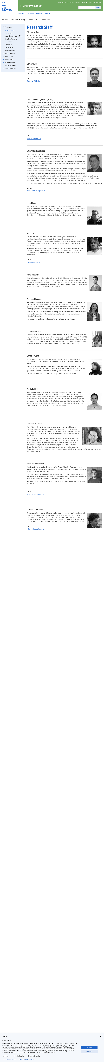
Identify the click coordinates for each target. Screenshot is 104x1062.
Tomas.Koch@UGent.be (33, 262)
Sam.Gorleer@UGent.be (33, 81)
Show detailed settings (9, 1059)
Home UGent (4, 20)
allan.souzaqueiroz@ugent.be (35, 494)
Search (98, 7)
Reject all (89, 1052)
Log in (83, 2)
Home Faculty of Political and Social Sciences (69, 2)
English (5, 1036)
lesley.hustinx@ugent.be (34, 138)
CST (37, 20)
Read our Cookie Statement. (27, 1059)
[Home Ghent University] (7, 5)
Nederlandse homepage (95, 2)
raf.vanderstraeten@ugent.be (35, 529)
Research (31, 20)
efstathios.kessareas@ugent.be (36, 191)
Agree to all (89, 1048)
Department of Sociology (18, 20)
